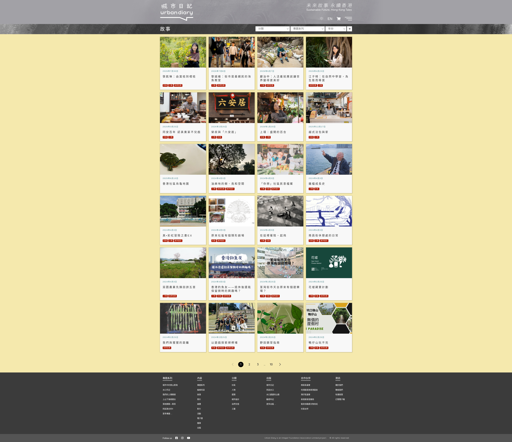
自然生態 (178, 85)
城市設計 (230, 189)
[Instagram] (182, 438)
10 (271, 364)
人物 (171, 85)
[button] (348, 18)
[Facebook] (176, 438)
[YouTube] (188, 438)
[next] (279, 362)
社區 (165, 85)
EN (330, 18)
